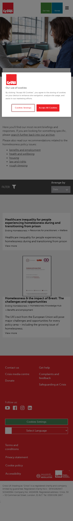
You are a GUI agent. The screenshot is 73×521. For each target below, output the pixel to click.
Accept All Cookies (48, 108)
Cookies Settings (23, 108)
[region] (36, 94)
